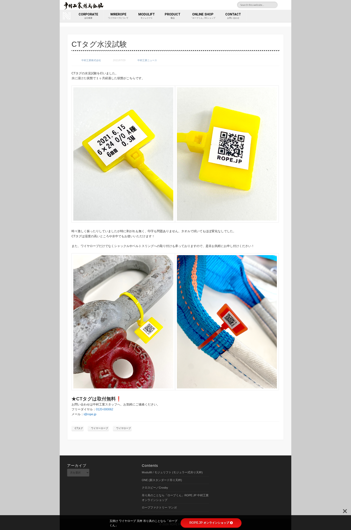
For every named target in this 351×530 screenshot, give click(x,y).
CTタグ (79, 428)
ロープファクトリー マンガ (159, 507)
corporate (88, 15)
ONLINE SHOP (202, 15)
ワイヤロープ (123, 428)
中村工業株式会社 (91, 60)
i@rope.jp (90, 414)
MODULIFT (146, 15)
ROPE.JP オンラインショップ (209, 523)
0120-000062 (104, 409)
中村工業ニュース (147, 60)
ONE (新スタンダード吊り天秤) (162, 480)
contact (233, 15)
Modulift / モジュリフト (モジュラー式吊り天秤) (172, 472)
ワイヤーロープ (99, 428)
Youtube (287, 5)
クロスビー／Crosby (155, 487)
